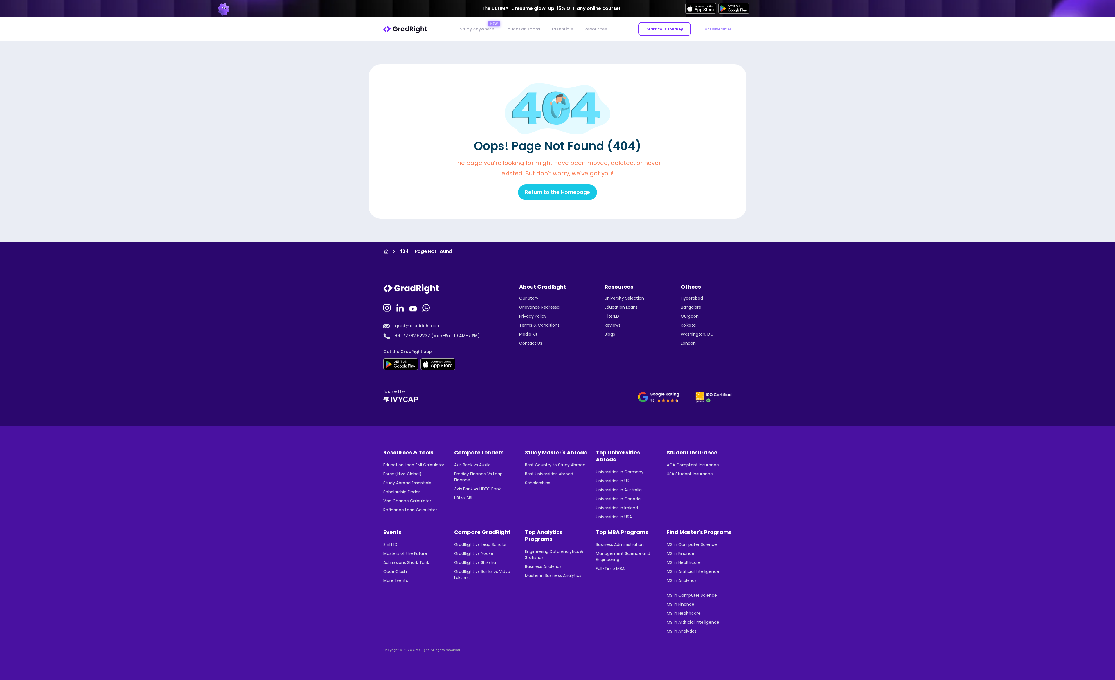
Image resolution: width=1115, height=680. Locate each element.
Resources (596, 29)
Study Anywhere (477, 29)
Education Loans (523, 29)
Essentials (562, 29)
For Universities (717, 29)
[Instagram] (387, 307)
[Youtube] (413, 307)
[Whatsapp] (426, 307)
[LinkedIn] (400, 307)
